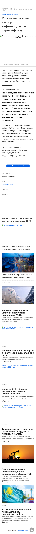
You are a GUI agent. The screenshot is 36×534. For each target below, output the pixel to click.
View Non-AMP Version (23, 530)
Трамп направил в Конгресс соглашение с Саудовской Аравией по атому (17, 431)
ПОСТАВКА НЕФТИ (8, 184)
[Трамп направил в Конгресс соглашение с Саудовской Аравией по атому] (18, 414)
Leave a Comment (18, 166)
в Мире (4, 14)
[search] (33, 3)
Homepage (5, 8)
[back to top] (32, 529)
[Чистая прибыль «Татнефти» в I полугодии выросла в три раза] (18, 234)
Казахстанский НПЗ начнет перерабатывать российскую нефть (16, 511)
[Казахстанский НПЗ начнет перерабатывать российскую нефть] (18, 494)
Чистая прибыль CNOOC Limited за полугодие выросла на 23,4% (15, 312)
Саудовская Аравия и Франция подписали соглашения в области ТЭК (17, 471)
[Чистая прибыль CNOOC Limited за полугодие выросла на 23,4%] (18, 206)
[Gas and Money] (18, 3)
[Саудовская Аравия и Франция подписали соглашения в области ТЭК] (18, 454)
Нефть (9, 14)
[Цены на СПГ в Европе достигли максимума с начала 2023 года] (18, 262)
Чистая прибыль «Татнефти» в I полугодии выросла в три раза (18, 352)
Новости (12, 8)
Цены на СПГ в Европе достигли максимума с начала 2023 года (14, 391)
